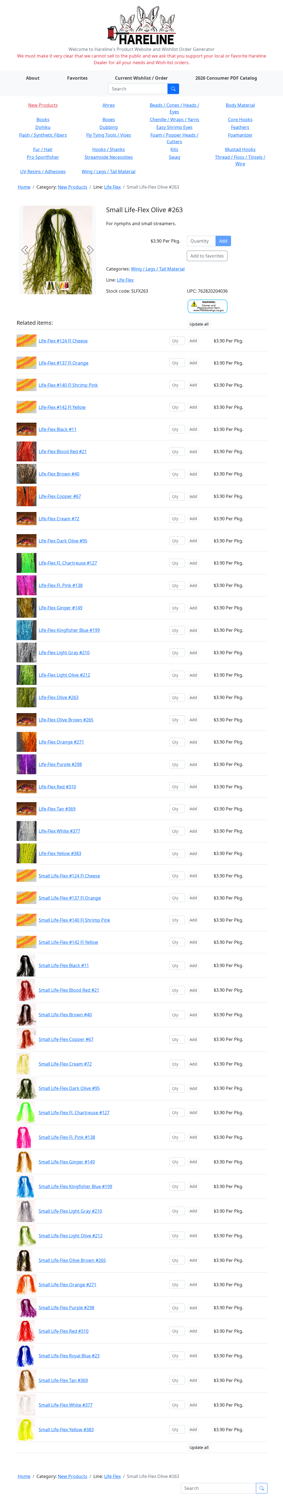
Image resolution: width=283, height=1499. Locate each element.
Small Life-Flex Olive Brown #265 (72, 1260)
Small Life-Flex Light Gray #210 (70, 1211)
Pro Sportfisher (43, 157)
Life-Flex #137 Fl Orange (63, 363)
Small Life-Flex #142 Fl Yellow (68, 942)
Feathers (240, 127)
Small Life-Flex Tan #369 (63, 1380)
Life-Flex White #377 (59, 831)
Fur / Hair (43, 149)
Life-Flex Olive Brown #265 (66, 720)
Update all (199, 324)
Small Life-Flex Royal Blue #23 (69, 1356)
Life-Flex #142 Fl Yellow (62, 407)
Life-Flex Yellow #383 (60, 853)
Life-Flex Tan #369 (57, 809)
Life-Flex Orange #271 (61, 742)
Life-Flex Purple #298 (60, 764)
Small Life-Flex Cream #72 (65, 1064)
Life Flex (112, 187)
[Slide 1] (64, 286)
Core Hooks (240, 119)
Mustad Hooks (240, 149)
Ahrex (109, 105)
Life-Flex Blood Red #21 (63, 451)
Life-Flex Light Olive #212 (64, 675)
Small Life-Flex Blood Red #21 (69, 990)
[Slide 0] (50, 286)
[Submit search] (173, 89)
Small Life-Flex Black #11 (64, 965)
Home (24, 187)
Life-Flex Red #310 (57, 787)
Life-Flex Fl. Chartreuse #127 (68, 563)
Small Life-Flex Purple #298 (66, 1308)
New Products (43, 105)
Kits (174, 149)
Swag (174, 157)
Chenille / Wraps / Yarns (174, 119)
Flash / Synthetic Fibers (43, 135)
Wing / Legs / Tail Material (108, 171)
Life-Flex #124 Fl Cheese (63, 341)
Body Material (240, 105)
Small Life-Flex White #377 (66, 1405)
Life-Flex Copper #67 (60, 496)
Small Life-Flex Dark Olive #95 (69, 1088)
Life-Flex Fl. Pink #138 (61, 585)
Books (42, 119)
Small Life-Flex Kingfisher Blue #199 (75, 1186)
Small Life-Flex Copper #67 (66, 1039)
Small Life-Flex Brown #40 (65, 1015)
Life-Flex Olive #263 (58, 697)
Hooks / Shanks (108, 149)
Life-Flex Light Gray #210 (64, 653)
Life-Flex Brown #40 (59, 474)
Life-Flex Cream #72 (59, 519)
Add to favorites (207, 256)
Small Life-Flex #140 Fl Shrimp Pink (74, 920)
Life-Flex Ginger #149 (60, 608)
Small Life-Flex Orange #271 (67, 1285)
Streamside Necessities (109, 157)
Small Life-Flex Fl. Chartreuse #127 (74, 1113)
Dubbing (108, 127)
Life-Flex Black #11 (58, 429)
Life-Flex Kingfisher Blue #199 (69, 630)
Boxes (109, 119)
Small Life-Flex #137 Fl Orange (70, 898)
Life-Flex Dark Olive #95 (63, 541)
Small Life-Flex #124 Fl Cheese (69, 876)
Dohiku (43, 127)
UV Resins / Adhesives (43, 171)
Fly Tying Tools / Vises (108, 135)
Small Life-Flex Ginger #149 (67, 1162)
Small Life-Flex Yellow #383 (66, 1430)
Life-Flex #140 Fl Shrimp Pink (68, 385)
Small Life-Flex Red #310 (63, 1331)
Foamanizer (240, 135)
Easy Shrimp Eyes (174, 127)
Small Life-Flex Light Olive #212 (71, 1236)
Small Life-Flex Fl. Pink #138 (67, 1137)
